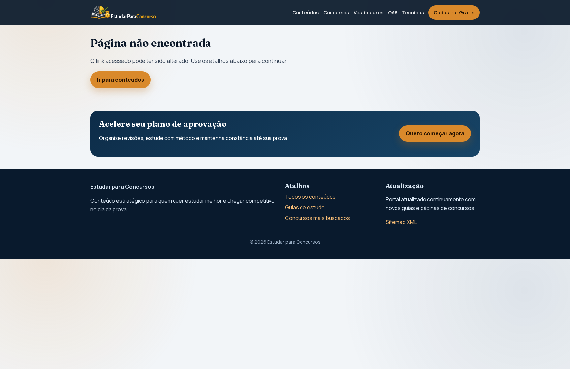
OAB (392, 12)
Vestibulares (368, 12)
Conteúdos (305, 12)
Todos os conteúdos (310, 196)
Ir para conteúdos (120, 79)
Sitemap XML (401, 222)
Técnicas (413, 12)
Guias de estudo (305, 207)
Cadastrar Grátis (454, 12)
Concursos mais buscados (317, 218)
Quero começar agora (435, 133)
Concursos (336, 12)
